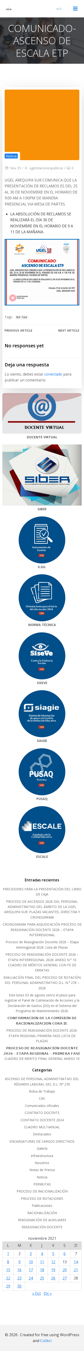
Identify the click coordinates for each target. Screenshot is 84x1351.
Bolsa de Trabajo (42, 1091)
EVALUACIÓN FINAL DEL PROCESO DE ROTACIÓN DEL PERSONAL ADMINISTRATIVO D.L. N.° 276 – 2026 (42, 982)
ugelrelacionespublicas (46, 168)
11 (42, 1261)
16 (19, 1269)
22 (8, 1278)
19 (53, 1269)
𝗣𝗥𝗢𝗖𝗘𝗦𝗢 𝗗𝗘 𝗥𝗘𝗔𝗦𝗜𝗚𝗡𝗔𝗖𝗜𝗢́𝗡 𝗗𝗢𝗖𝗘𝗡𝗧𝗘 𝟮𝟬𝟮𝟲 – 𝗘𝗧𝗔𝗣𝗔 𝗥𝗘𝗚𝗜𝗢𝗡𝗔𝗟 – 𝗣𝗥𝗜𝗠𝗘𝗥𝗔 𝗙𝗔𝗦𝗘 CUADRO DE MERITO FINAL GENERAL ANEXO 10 (42, 1053)
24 (31, 1278)
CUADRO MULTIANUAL (42, 1127)
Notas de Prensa (42, 1170)
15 (8, 1269)
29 (8, 1286)
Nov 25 (15, 168)
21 (76, 1269)
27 (65, 1278)
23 (19, 1278)
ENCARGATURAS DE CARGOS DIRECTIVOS (42, 1141)
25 (42, 1278)
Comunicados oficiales (42, 1105)
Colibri (46, 1340)
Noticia (11, 156)
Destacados (42, 1134)
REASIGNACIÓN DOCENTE (42, 1227)
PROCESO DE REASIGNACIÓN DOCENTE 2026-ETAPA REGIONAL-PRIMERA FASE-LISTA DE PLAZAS (42, 1035)
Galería (42, 1148)
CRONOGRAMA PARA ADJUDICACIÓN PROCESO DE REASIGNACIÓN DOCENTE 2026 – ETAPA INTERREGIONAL (42, 929)
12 (53, 1261)
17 (31, 1269)
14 (76, 1261)
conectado (53, 374)
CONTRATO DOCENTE (42, 1112)
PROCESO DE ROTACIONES (42, 1198)
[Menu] (75, 9)
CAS (42, 1098)
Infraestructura (42, 1155)
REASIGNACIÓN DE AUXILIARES (42, 1220)
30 (19, 1286)
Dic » (48, 1293)
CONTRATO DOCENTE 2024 (42, 1120)
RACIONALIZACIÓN (42, 1213)
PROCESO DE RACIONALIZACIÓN (42, 1191)
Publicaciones (42, 1205)
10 (31, 1261)
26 (53, 1278)
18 (42, 1269)
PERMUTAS (42, 1184)
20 (65, 1269)
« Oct (36, 1293)
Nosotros (42, 1163)
